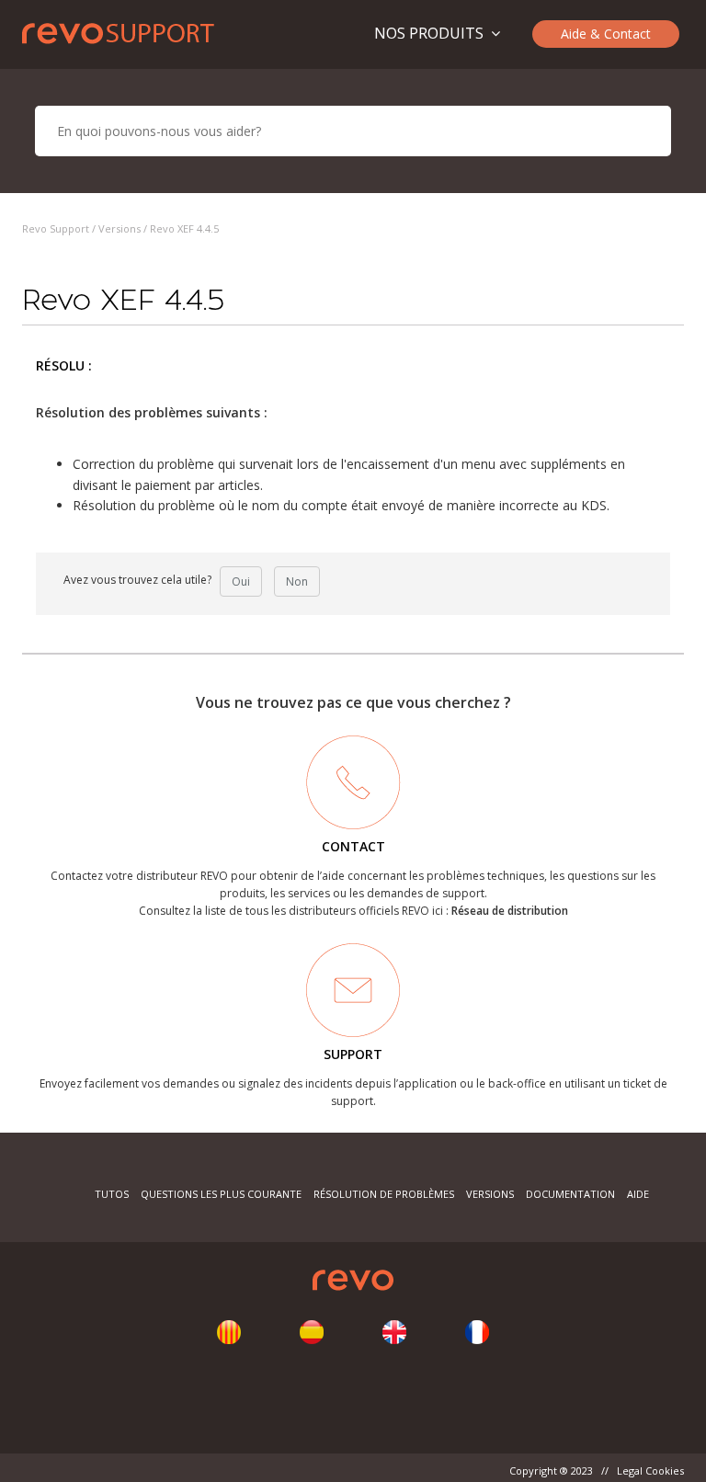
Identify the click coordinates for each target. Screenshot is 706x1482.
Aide (638, 1194)
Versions (119, 228)
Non (297, 581)
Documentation (570, 1194)
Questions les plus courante (222, 1194)
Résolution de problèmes (383, 1194)
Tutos (112, 1194)
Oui (241, 581)
